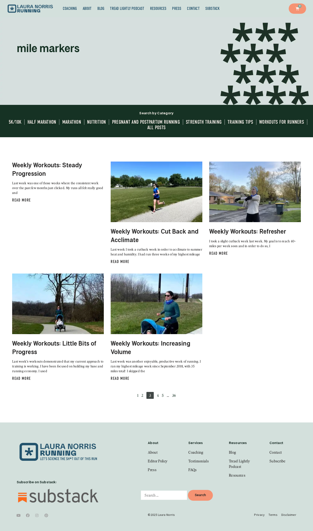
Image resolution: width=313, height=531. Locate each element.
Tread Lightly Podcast (127, 8)
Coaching (70, 8)
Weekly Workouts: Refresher (247, 232)
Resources (158, 8)
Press (176, 8)
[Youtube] (18, 515)
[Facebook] (28, 515)
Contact (193, 8)
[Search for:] (164, 495)
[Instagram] (37, 515)
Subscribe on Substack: (37, 482)
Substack (212, 8)
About (87, 8)
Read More (21, 200)
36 (174, 395)
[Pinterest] (46, 515)
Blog (100, 8)
